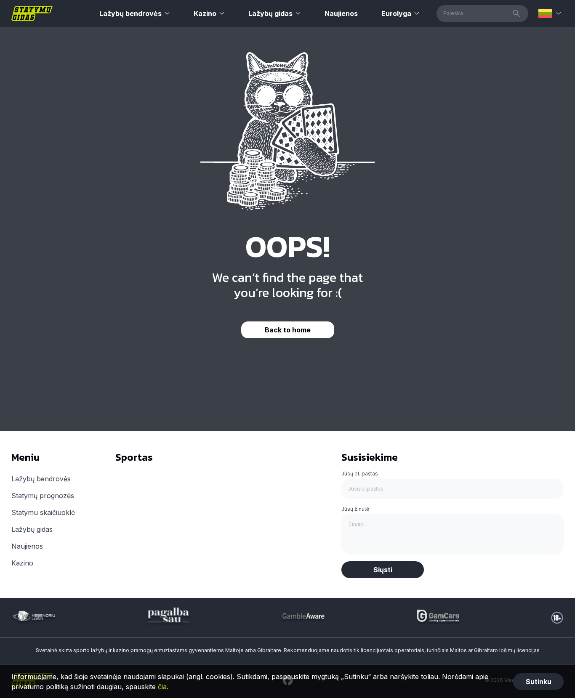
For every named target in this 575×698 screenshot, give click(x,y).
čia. (163, 686)
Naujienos (341, 13)
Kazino (205, 13)
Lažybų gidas (270, 13)
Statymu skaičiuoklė (43, 512)
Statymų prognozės (42, 495)
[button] (551, 13)
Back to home (288, 330)
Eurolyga (396, 13)
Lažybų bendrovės (130, 13)
